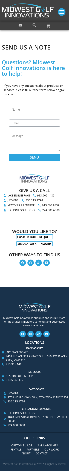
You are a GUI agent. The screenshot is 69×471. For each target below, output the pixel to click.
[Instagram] (30, 263)
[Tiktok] (38, 263)
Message (16, 131)
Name (14, 104)
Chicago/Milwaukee (36, 409)
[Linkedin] (46, 263)
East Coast (36, 389)
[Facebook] (22, 263)
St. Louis (34, 372)
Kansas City (34, 348)
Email (14, 118)
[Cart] (48, 26)
